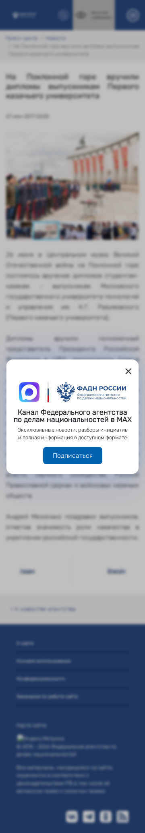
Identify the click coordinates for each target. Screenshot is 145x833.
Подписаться (73, 455)
